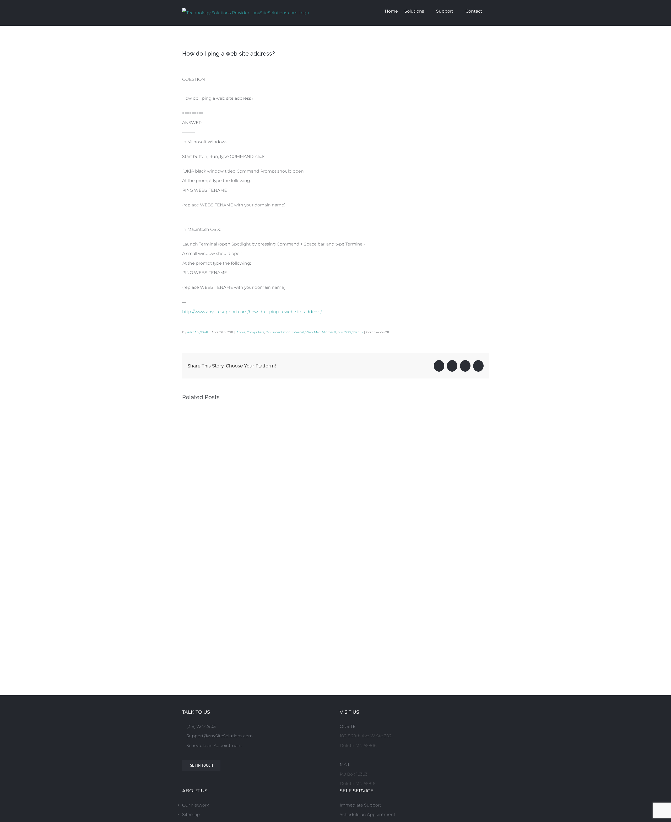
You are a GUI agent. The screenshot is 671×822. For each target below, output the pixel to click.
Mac (317, 332)
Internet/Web (302, 332)
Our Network (195, 805)
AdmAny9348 (197, 332)
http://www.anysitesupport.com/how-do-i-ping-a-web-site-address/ (252, 311)
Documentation (278, 332)
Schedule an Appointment (213, 745)
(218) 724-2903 (200, 726)
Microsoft (329, 332)
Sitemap (191, 814)
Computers (255, 332)
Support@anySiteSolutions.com (219, 735)
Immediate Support (360, 805)
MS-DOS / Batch (350, 332)
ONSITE (348, 726)
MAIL (345, 764)
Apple (240, 332)
